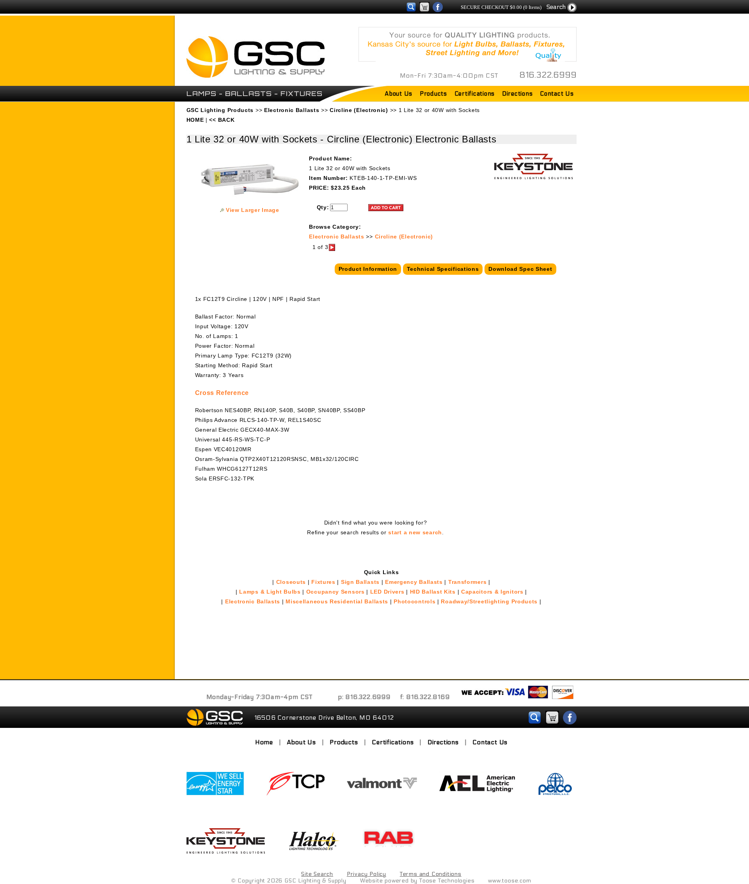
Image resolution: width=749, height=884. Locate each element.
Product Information (368, 269)
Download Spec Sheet (520, 269)
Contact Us (557, 93)
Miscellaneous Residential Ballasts (337, 601)
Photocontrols (414, 601)
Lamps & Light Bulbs (269, 592)
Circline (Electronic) (404, 236)
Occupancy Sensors (335, 592)
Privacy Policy (366, 874)
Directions (517, 93)
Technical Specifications (443, 269)
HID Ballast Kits (433, 592)
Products (433, 93)
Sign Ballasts (360, 582)
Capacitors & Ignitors (492, 592)
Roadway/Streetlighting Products (489, 601)
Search (556, 7)
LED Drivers (387, 592)
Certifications (474, 93)
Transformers (467, 582)
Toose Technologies (446, 880)
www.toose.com (509, 880)
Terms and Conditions (430, 874)
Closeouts (291, 582)
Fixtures (323, 582)
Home (264, 742)
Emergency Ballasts (414, 582)
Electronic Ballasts (336, 236)
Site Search (317, 874)
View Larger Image (252, 210)
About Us (398, 93)
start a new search (415, 532)
